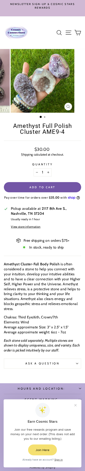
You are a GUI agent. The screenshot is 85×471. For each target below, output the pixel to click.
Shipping (27, 154)
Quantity (42, 164)
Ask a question (42, 363)
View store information (26, 226)
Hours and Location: (41, 388)
